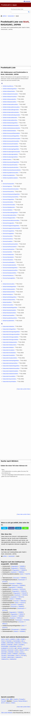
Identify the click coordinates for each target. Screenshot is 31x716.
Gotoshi (12, 598)
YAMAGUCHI (4, 659)
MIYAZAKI (25, 648)
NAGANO (3, 650)
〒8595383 (21, 616)
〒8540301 (20, 604)
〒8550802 (23, 629)
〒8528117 (21, 614)
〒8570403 (24, 595)
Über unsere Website (6, 712)
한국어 (3, 702)
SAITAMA (3, 653)
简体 (7, 699)
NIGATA (21, 650)
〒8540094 (22, 585)
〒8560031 (19, 583)
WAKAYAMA (10, 657)
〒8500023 (23, 570)
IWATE (16, 644)
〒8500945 (19, 587)
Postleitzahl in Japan (9, 5)
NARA (16, 650)
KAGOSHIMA (4, 646)
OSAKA (17, 652)
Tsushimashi (21, 579)
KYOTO (11, 648)
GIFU (22, 641)
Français (15, 701)
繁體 (11, 699)
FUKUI (3, 641)
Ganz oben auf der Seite (23, 389)
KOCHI (19, 646)
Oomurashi (16, 577)
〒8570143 (20, 597)
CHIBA (18, 639)
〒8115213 (22, 602)
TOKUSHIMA (10, 655)
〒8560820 (21, 606)
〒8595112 (19, 618)
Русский (3, 701)
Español (16, 699)
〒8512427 (24, 593)
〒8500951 (22, 566)
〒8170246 (26, 620)
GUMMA (3, 642)
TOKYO (18, 655)
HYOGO (24, 642)
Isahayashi (15, 585)
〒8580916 (20, 572)
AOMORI (12, 639)
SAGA (21, 652)
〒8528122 (22, 568)
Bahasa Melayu (23, 701)
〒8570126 (22, 589)
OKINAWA (10, 652)
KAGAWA (21, 644)
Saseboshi (14, 572)
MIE (16, 648)
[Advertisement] (15, 47)
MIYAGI (20, 648)
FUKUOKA (9, 641)
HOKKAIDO (18, 642)
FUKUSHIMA (16, 641)
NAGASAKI (11, 16)
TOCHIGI (3, 655)
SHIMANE (15, 653)
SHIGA (9, 653)
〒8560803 (23, 577)
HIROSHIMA (10, 642)
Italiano (8, 702)
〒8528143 (23, 591)
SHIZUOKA (22, 653)
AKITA (7, 639)
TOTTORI (23, 655)
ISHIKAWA (10, 644)
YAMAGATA (18, 657)
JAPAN (4, 16)
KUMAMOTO (4, 648)
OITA (26, 650)
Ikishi (22, 574)
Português (21, 699)
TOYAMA (3, 657)
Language (27, 1)
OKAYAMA (4, 652)
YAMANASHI (13, 659)
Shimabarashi (15, 629)
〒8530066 (18, 598)
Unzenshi (16, 600)
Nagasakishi (14, 566)
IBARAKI (3, 644)
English (3, 699)
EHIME (23, 639)
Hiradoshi (14, 616)
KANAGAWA (13, 646)
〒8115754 (27, 574)
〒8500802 (20, 612)
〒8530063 (22, 631)
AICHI (2, 639)
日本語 (12, 702)
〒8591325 (22, 600)
